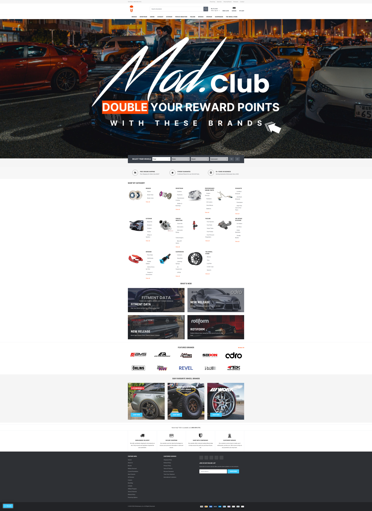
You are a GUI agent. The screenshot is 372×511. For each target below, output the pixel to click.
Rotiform (197, 329)
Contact (242, 1)
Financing (212, 1)
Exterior (169, 17)
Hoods (149, 231)
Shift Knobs (150, 258)
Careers (130, 480)
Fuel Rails (209, 225)
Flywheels (179, 195)
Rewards (235, 1)
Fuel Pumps (210, 231)
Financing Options (132, 497)
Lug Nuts (209, 263)
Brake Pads (150, 195)
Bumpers (149, 225)
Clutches (179, 191)
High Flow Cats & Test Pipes (238, 208)
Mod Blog (130, 483)
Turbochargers (179, 237)
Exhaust (160, 17)
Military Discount (132, 468)
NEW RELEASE (200, 302)
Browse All (241, 347)
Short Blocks (209, 205)
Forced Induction (181, 17)
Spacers (209, 270)
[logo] (131, 9)
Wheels (209, 257)
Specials (219, 1)
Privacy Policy (167, 465)
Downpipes (240, 202)
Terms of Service (132, 491)
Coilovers (179, 255)
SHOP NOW (136, 415)
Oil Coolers (209, 202)
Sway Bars (180, 258)
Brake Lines (150, 198)
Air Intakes (239, 223)
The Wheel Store (231, 17)
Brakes (134, 17)
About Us (130, 462)
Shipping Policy (168, 460)
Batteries (208, 208)
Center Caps (210, 266)
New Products (131, 474)
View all (148, 202)
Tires (208, 260)
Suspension (219, 17)
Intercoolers (180, 227)
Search (130, 460)
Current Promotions (133, 471)
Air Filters (239, 227)
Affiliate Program (132, 489)
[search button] (205, 9)
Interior (209, 17)
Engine (152, 17)
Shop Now (216, 415)
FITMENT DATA (141, 304)
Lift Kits (179, 272)
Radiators (209, 198)
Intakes (200, 17)
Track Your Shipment (169, 474)
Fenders (149, 228)
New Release (140, 331)
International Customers (170, 477)
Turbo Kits (179, 223)
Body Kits (149, 221)
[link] (135, 195)
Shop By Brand (227, 1)
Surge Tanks (210, 228)
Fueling (192, 17)
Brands (130, 465)
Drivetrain (143, 17)
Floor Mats (150, 255)
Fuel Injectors (210, 221)
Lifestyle (130, 486)
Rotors (149, 191)
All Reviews (131, 477)
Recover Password (169, 471)
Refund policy (131, 494)
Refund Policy (167, 462)
